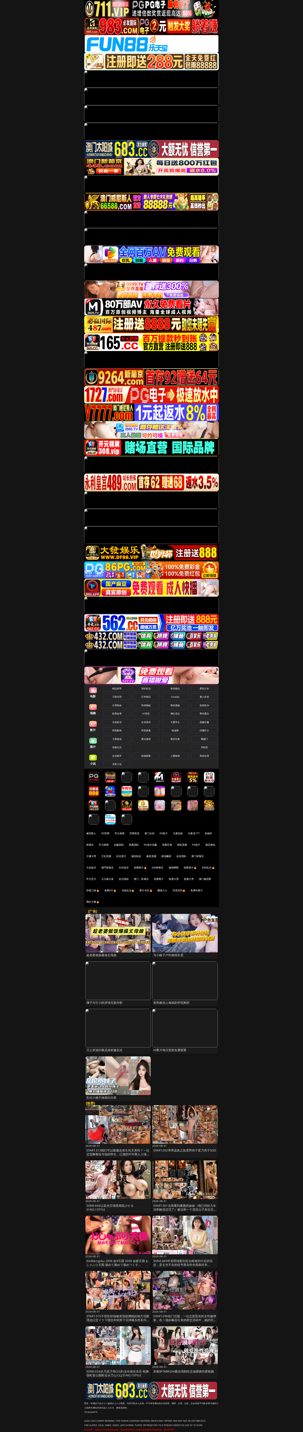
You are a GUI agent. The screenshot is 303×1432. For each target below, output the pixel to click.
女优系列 (146, 722)
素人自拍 (204, 696)
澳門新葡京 (107, 867)
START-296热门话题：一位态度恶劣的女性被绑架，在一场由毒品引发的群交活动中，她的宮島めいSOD (185, 1320)
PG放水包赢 (150, 844)
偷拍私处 (136, 856)
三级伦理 (117, 696)
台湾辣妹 (117, 705)
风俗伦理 (204, 755)
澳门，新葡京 (141, 879)
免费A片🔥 (110, 890)
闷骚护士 (204, 730)
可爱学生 (175, 722)
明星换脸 (146, 730)
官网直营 (135, 833)
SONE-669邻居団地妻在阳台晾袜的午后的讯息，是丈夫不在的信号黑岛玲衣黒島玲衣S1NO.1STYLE (183, 1265)
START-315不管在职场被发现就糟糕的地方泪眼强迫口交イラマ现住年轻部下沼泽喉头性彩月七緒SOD (118, 1320)
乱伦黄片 (121, 856)
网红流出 (175, 713)
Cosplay (175, 696)
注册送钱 (178, 833)
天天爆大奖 (107, 879)
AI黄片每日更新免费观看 (169, 1050)
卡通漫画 (117, 739)
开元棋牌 (119, 833)
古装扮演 (117, 722)
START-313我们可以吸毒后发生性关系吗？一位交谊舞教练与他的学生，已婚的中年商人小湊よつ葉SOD (118, 1154)
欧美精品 (175, 688)
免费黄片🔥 (190, 867)
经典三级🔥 (92, 890)
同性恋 (204, 747)
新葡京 (90, 844)
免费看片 (159, 879)
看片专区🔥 (145, 890)
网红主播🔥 (92, 901)
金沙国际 (124, 879)
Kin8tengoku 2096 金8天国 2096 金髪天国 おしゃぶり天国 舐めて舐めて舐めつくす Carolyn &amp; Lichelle (117, 1265)
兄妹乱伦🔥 (128, 890)
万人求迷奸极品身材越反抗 (104, 1050)
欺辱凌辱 (117, 713)
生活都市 (117, 755)
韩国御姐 (146, 705)
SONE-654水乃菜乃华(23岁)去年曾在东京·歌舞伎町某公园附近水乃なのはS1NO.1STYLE (117, 1373)
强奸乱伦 (146, 688)
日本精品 (146, 696)
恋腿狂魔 (204, 722)
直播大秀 (189, 879)
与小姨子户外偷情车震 (168, 955)
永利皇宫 (124, 867)
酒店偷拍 (210, 844)
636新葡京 (158, 867)
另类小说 (117, 764)
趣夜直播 (151, 856)
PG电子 (164, 833)
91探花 (146, 713)
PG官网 (105, 833)
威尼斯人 (91, 833)
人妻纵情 (175, 755)
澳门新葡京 (197, 856)
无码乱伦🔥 (208, 867)
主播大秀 (91, 856)
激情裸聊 (174, 867)
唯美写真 (175, 739)
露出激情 (146, 739)
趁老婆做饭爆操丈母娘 (101, 955)
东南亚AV (204, 705)
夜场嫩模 (166, 856)
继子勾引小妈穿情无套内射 (104, 1003)
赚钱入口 (162, 890)
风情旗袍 (117, 730)
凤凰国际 (134, 844)
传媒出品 (117, 747)
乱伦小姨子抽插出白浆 (101, 1097)
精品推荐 (117, 688)
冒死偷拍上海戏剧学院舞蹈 (171, 1003)
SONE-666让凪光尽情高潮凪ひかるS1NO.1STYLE (110, 1207)
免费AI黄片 (196, 890)
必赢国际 (119, 844)
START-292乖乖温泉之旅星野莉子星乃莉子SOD (184, 1150)
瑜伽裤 (175, 730)
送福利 (208, 833)
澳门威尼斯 (205, 879)
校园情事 (146, 755)
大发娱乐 (91, 867)
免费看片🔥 (140, 867)
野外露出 (204, 713)
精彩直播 (182, 844)
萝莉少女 (204, 688)
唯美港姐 (175, 705)
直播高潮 (167, 844)
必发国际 (181, 856)
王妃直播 (106, 856)
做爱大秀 (174, 879)
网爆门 (204, 739)
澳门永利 (149, 833)
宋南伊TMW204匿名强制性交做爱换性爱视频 (183, 1371)
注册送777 (194, 833)
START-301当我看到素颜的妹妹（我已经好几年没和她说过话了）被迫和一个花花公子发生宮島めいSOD (185, 1209)
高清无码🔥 (179, 890)
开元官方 (91, 879)
